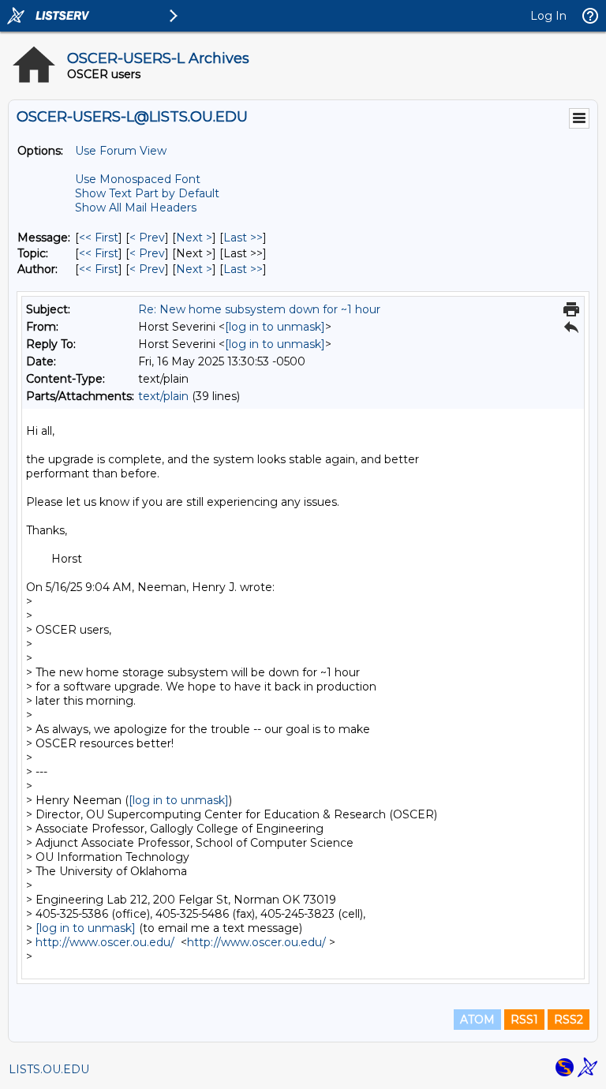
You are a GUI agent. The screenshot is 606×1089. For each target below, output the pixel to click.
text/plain (163, 396)
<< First (98, 237)
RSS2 (568, 1019)
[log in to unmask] (275, 327)
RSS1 (524, 1019)
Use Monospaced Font (137, 179)
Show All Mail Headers (135, 207)
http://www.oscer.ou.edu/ (105, 942)
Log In (548, 16)
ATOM (477, 1019)
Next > (194, 237)
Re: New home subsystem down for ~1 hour (259, 309)
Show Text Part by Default (147, 193)
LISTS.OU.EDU (49, 1069)
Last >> (243, 237)
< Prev (147, 237)
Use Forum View (120, 151)
